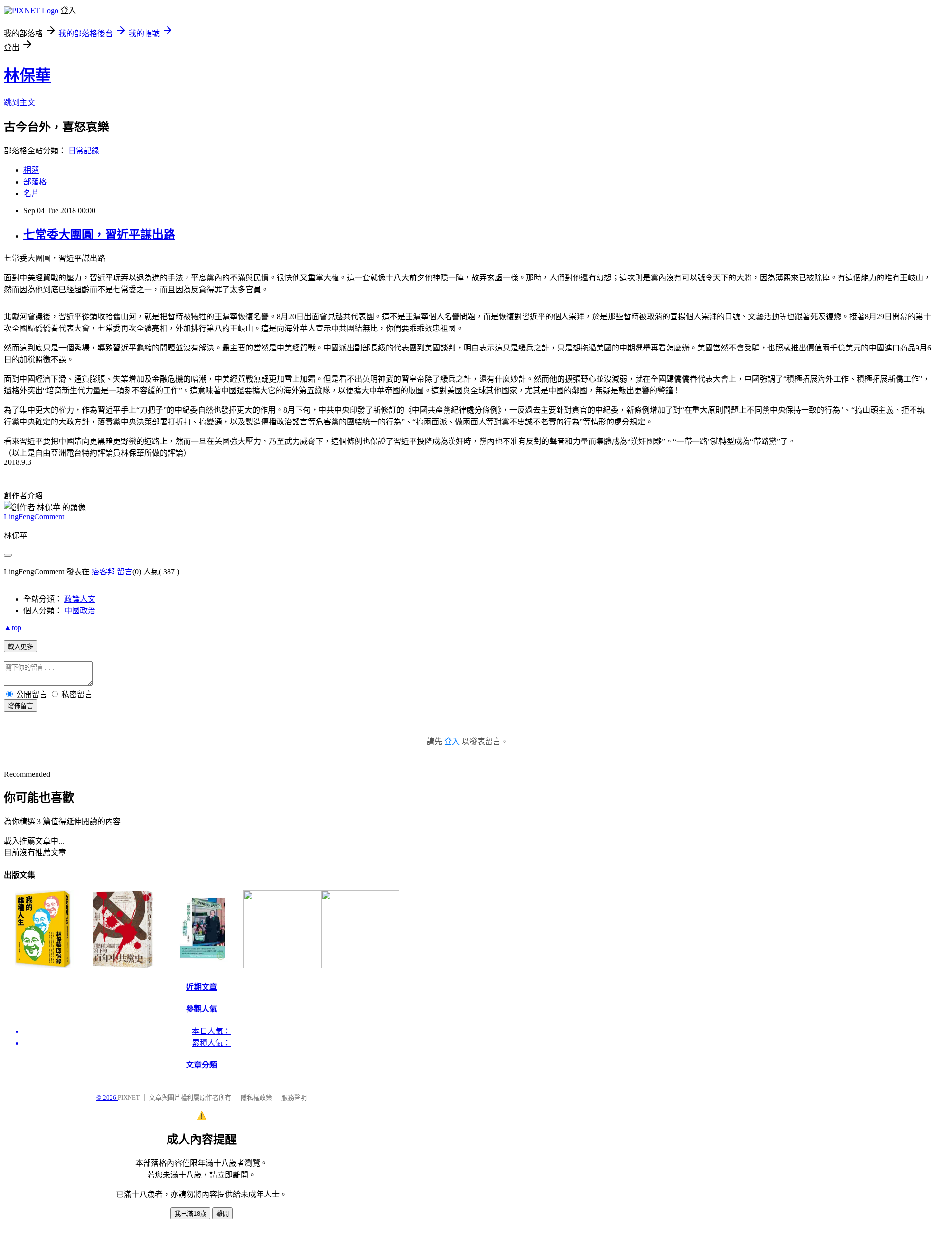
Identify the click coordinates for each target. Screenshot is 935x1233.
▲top (12, 628)
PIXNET (129, 1097)
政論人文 (79, 599)
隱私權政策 (256, 1097)
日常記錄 (83, 151)
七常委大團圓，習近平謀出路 (99, 234)
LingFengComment (34, 517)
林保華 (27, 75)
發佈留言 (20, 706)
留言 (124, 572)
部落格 (35, 182)
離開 (222, 1213)
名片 (31, 193)
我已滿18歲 (190, 1213)
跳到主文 (19, 102)
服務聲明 (294, 1097)
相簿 (31, 170)
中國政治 (79, 611)
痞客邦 (103, 572)
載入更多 (20, 646)
